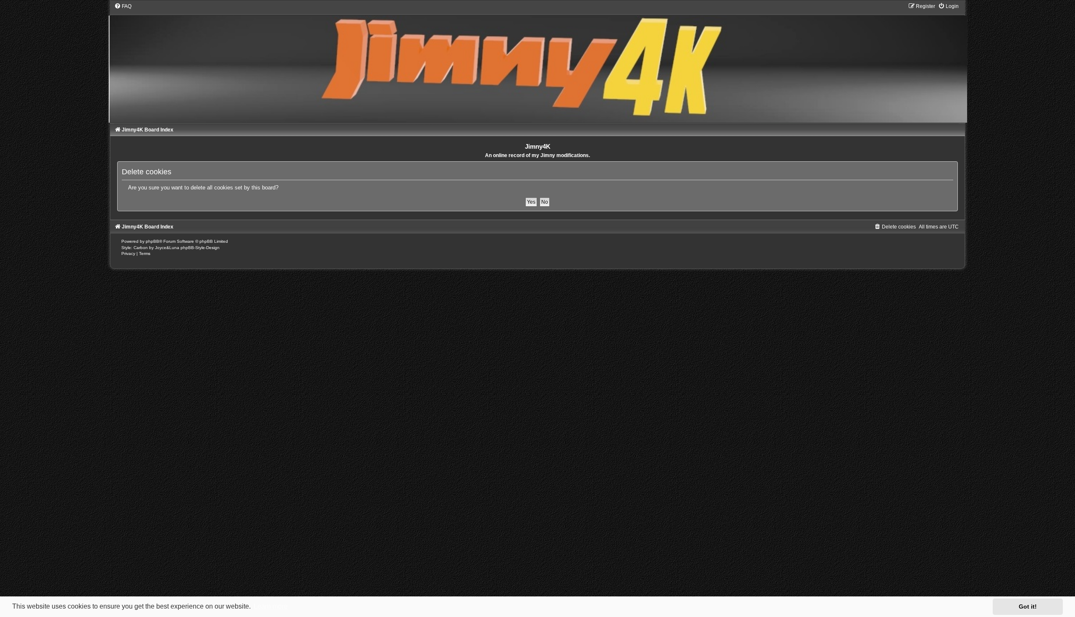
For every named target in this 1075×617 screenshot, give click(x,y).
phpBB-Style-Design (200, 247)
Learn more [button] (271, 606)
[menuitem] (122, 6)
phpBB (152, 241)
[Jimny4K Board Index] (537, 63)
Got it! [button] (1028, 606)
